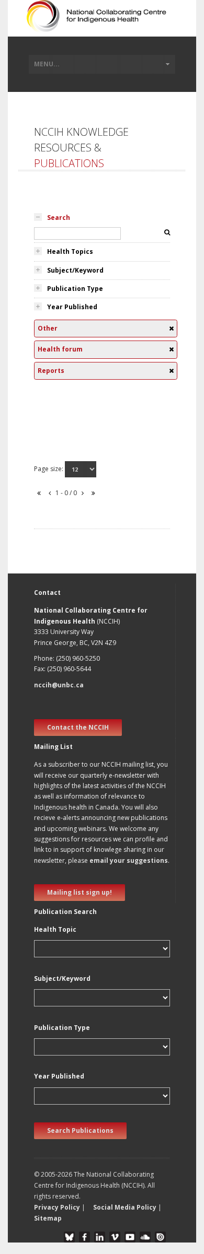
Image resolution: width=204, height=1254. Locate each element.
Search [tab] (58, 217)
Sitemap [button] (48, 1218)
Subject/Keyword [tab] (75, 270)
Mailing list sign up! (79, 892)
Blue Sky (69, 1237)
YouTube (129, 1237)
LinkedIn (99, 1237)
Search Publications (80, 1130)
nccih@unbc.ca (59, 685)
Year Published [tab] (72, 306)
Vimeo (114, 1237)
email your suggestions (128, 860)
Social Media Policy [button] (124, 1207)
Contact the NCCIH (78, 727)
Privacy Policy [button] (57, 1207)
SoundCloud (145, 1237)
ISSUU (160, 1237)
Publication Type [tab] (75, 288)
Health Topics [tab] (70, 251)
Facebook (84, 1237)
